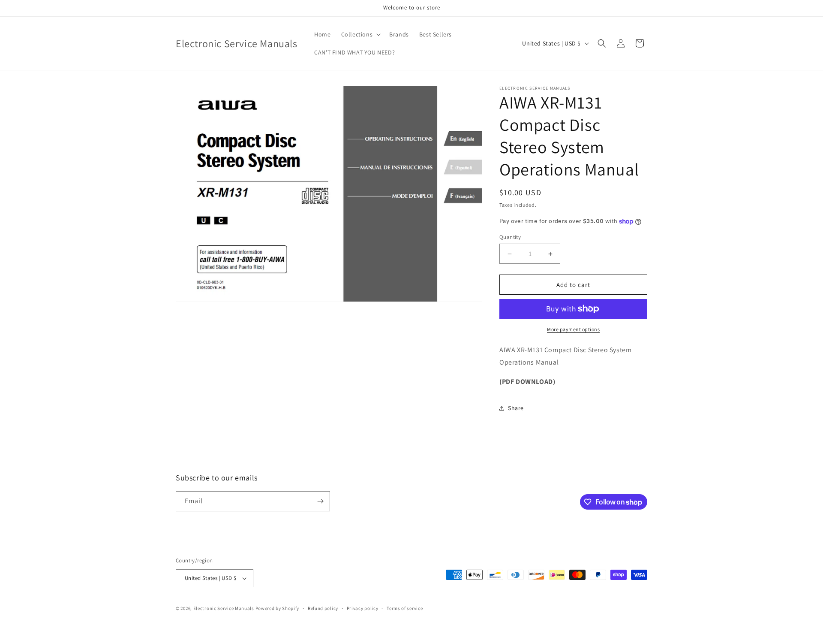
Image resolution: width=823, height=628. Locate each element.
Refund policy (323, 608)
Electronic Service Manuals (223, 608)
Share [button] (516, 408)
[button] (360, 34)
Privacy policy (362, 608)
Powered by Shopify (277, 608)
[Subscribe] (320, 501)
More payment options (573, 329)
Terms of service (405, 608)
